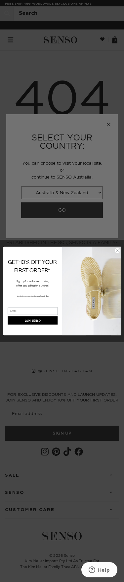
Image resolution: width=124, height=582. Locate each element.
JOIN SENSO (32, 320)
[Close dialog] (117, 250)
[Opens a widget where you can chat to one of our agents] (99, 570)
